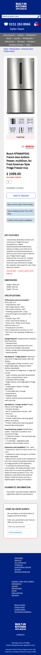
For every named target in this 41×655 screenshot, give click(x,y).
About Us (18, 560)
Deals (28, 44)
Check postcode (15, 532)
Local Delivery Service (23, 567)
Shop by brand (9, 35)
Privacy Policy (19, 607)
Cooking (20, 35)
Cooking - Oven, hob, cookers (23, 581)
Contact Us (19, 565)
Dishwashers (31, 35)
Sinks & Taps (9, 41)
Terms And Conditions (22, 612)
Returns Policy (19, 605)
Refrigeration (28, 38)
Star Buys (31, 41)
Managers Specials (16, 44)
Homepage (19, 558)
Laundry (17, 38)
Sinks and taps (17, 593)
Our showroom (20, 562)
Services (18, 569)
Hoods (8, 38)
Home (6, 49)
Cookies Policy (19, 609)
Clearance (21, 41)
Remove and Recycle (22, 572)
